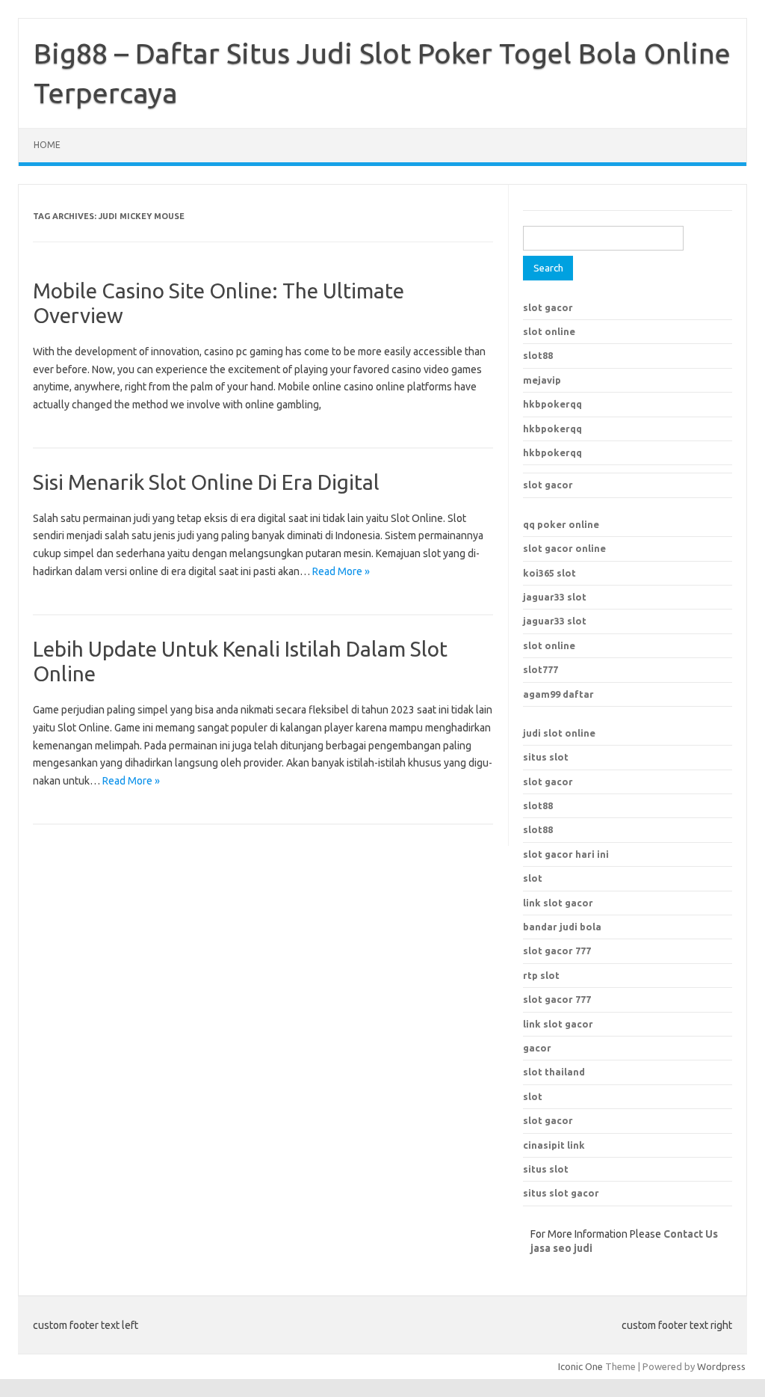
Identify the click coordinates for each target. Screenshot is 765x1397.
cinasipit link (554, 1145)
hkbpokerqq (552, 404)
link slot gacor (558, 1024)
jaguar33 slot (554, 597)
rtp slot (541, 975)
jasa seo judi (561, 1248)
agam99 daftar (558, 694)
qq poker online (561, 524)
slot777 (540, 669)
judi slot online (559, 733)
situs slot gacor (561, 1193)
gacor (537, 1048)
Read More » (341, 571)
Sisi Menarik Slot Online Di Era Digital (206, 482)
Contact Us (690, 1234)
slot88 (538, 355)
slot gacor (548, 307)
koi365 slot (549, 573)
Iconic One (580, 1366)
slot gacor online (564, 548)
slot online (549, 331)
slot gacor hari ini (566, 854)
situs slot (546, 757)
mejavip (542, 380)
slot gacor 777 (557, 999)
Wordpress (721, 1366)
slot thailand (554, 1071)
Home (47, 145)
